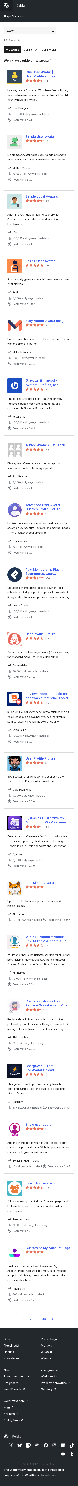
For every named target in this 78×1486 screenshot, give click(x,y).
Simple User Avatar (40, 136)
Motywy (46, 1345)
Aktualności (11, 1345)
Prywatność (12, 1358)
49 (44, 1319)
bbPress (11, 1414)
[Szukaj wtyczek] (52, 30)
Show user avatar (39, 1124)
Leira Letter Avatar (40, 261)
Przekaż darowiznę (55, 1383)
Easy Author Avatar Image (46, 321)
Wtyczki (46, 1352)
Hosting (9, 1352)
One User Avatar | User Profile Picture (41, 74)
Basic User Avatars (40, 1183)
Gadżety (48, 1389)
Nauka (8, 1370)
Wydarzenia (49, 1376)
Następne (52, 1318)
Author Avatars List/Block (45, 445)
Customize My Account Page (48, 1248)
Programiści (11, 1383)
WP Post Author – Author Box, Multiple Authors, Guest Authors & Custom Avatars (47, 939)
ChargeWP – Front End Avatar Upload (40, 1068)
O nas (7, 1339)
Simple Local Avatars (42, 196)
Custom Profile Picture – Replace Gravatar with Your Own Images (46, 1003)
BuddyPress (13, 1420)
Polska (16, 1436)
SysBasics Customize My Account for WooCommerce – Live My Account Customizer (47, 820)
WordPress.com (16, 1401)
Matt (9, 1407)
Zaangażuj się (50, 1370)
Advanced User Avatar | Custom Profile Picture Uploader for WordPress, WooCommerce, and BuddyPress (45, 507)
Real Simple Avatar (40, 883)
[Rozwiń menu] (72, 5)
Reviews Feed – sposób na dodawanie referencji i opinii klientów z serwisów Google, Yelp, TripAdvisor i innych (48, 696)
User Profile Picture (41, 634)
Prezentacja (49, 1339)
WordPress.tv (14, 1389)
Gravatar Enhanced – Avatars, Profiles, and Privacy (42, 383)
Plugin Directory (13, 16)
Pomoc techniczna (16, 1376)
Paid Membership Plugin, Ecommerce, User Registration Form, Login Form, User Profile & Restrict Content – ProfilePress (47, 572)
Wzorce (46, 1358)
